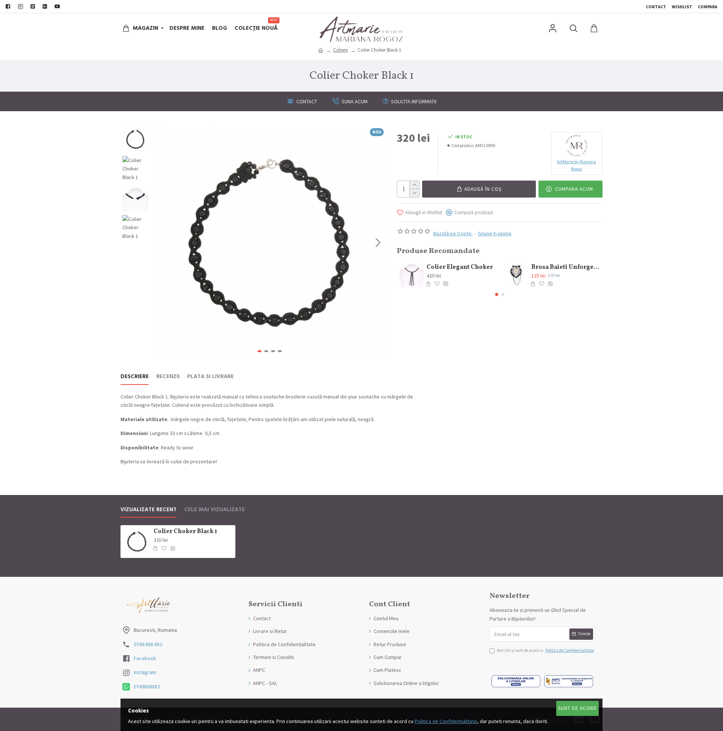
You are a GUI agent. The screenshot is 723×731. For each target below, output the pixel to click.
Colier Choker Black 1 (185, 532)
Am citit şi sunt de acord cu (545, 650)
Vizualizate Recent (148, 509)
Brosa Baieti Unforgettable (565, 267)
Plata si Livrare (210, 376)
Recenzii (168, 376)
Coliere (340, 50)
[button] (161, 242)
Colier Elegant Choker (460, 267)
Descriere (134, 376)
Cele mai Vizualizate (214, 509)
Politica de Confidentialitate (446, 721)
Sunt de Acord (577, 708)
